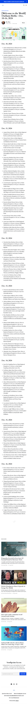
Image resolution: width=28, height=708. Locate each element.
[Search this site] (24, 5)
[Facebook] (11, 684)
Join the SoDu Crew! (7, 693)
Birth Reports (5, 10)
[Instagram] (16, 684)
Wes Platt (8, 22)
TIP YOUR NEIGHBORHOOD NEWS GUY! (14, 695)
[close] (26, 2)
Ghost (17, 700)
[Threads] (14, 684)
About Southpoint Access (20, 693)
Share (23, 22)
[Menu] (26, 5)
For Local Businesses (14, 697)
